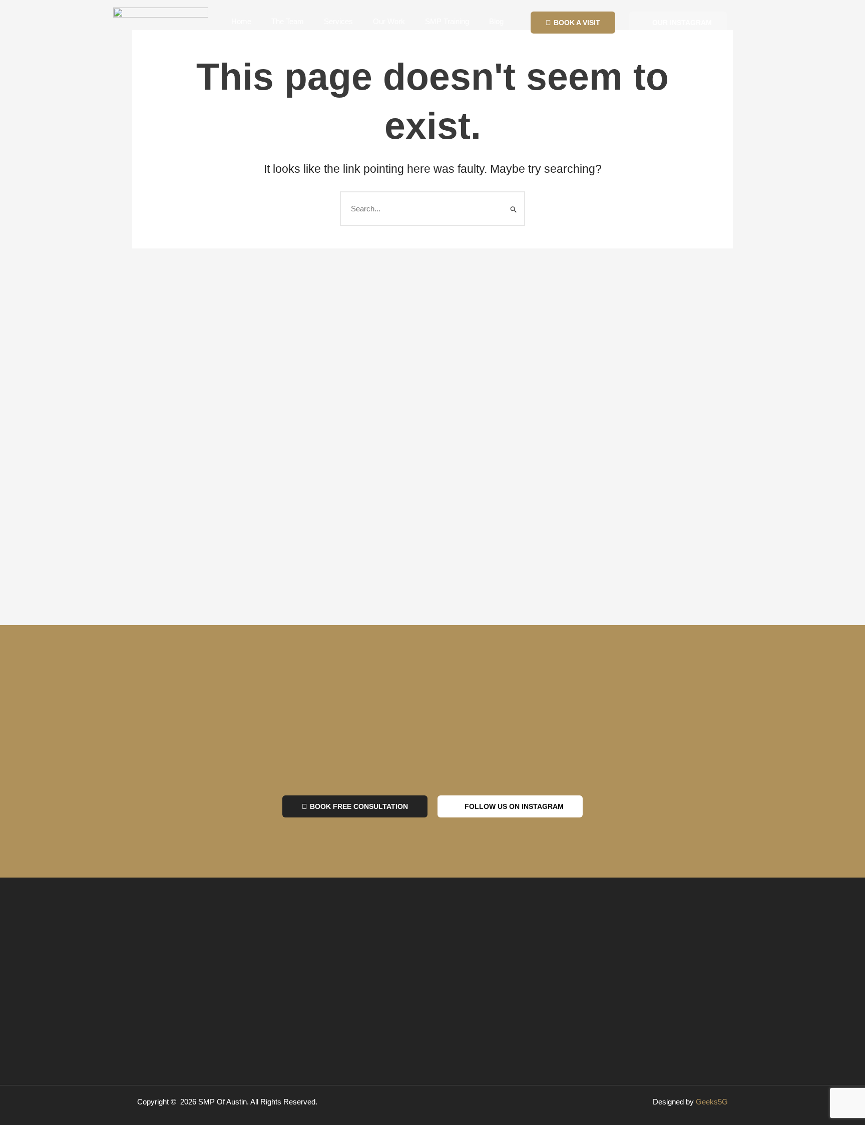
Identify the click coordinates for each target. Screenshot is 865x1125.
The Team (287, 21)
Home (241, 21)
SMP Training (447, 21)
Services (338, 21)
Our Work (389, 21)
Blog (496, 21)
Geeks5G (712, 1101)
